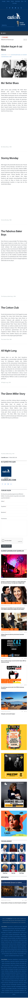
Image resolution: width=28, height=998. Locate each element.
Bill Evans (17, 963)
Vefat (25, 953)
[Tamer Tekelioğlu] (21, 848)
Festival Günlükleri (5, 936)
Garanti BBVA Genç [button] (5, 629)
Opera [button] (13, 602)
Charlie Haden (21, 965)
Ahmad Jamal (10, 959)
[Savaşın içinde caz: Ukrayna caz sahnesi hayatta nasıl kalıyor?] (14, 889)
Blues (22, 1)
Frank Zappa (11, 971)
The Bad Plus (7, 990)
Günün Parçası (7, 942)
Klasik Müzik (17, 1)
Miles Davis (6, 982)
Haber (10, 56)
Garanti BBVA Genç (19, 938)
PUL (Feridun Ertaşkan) (20, 951)
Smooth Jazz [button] (4, 682)
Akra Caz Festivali (17, 928)
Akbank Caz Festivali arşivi (7, 39)
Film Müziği (25, 54)
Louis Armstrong (7, 980)
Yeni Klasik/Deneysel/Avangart (14, 955)
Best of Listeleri (22, 930)
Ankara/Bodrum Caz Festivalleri (8, 930)
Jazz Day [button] (16, 629)
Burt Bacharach (7, 965)
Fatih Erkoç (7, 971)
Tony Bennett (22, 990)
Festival (24, 934)
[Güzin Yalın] (13, 868)
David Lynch (10, 967)
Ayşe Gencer (17, 961)
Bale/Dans (17, 930)
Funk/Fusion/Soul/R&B (11, 938)
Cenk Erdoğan (16, 965)
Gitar (2, 940)
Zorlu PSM (21, 955)
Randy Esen (9, 986)
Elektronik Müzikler (16, 934)
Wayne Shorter (22, 992)
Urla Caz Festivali (20, 953)
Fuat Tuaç (19, 971)
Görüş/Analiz (6, 940)
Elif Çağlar (6, 969)
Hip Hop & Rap (24, 942)
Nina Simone (16, 982)
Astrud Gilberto (7, 961)
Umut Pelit (11, 992)
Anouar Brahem (21, 959)
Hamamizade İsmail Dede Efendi (10, 973)
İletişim (12, 1)
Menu (4, 33)
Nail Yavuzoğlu (11, 982)
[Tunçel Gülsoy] (13, 858)
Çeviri (25, 932)
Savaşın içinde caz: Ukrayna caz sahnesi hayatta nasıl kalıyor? (14, 902)
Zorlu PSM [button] (18, 602)
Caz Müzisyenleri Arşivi (16, 932)
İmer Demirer (23, 973)
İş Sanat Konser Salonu (5, 944)
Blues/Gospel (3, 932)
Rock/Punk (7, 953)
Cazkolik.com (3, 54)
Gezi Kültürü (24, 938)
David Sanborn (15, 967)
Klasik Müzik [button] (8, 602)
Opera (13, 951)
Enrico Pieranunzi (21, 969)
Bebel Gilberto (13, 963)
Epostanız (3, 512)
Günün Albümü (21, 940)
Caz (21, 54)
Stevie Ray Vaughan (20, 988)
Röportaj (11, 953)
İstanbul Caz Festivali (12, 944)
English (21, 934)
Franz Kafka (15, 971)
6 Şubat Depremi (10, 926)
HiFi (25, 1)
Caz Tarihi (22, 932)
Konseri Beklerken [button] (13, 679)
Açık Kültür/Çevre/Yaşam (15, 54)
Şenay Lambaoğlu (9, 988)
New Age (2, 951)
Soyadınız (3, 506)
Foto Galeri (14, 3)
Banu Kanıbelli (7, 963)
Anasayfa (3, 1)
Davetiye (7, 934)
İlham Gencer (18, 973)
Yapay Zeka (6, 955)
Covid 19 (3, 934)
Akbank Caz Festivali (10, 928)
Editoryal (10, 934)
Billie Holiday (22, 963)
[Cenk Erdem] (4, 858)
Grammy (10, 940)
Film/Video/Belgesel (5, 56)
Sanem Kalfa (13, 986)
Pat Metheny (19, 984)
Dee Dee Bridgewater (21, 967)
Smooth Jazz (15, 953)
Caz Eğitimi (10, 932)
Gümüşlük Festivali (15, 940)
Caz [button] (2, 655)
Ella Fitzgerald (10, 969)
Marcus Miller (21, 980)
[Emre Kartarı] (21, 858)
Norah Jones (21, 982)
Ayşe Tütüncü (22, 961)
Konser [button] (7, 679)
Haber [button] (3, 602)
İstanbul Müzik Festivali (20, 944)
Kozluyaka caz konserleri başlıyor (8, 713)
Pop (15, 951)
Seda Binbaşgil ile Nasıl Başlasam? (21, 986)
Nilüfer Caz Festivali (8, 951)
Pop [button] (19, 679)
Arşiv (14, 930)
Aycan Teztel (13, 961)
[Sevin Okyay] (21, 868)
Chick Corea (5, 967)
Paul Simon (23, 984)
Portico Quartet (3, 986)
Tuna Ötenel (7, 992)
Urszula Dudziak (16, 992)
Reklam (8, 1)
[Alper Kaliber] (13, 848)
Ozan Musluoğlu (13, 984)
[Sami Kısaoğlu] (4, 848)
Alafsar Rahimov (15, 959)
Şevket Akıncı (14, 988)
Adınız (3, 501)
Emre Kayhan (16, 969)
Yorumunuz (4, 518)
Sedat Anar (3, 988)
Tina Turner (12, 990)
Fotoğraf (5, 938)
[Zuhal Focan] (4, 868)
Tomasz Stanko (16, 990)
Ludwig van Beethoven (15, 980)
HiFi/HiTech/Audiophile (17, 942)
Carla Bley (12, 965)
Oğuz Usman (8, 984)
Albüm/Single (23, 928)
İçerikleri (6, 478)
